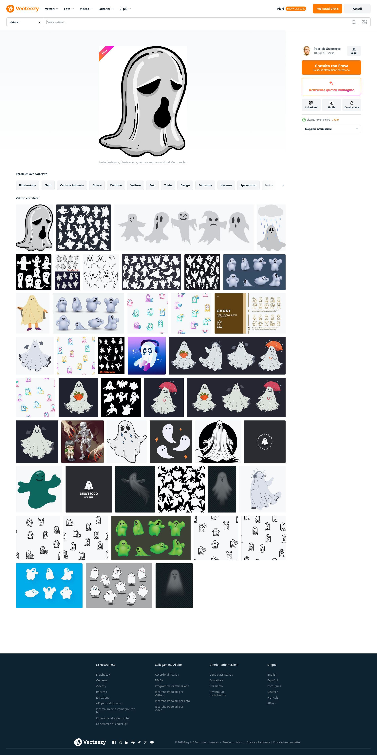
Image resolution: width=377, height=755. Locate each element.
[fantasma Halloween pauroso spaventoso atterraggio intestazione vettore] (250, 313)
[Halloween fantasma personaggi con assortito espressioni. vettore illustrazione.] (184, 227)
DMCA (159, 680)
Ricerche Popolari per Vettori (169, 693)
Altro (270, 703)
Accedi (357, 8)
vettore (135, 185)
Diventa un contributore (218, 693)
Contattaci (216, 680)
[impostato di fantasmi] (88, 313)
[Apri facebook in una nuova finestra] (114, 742)
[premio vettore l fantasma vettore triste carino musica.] (147, 356)
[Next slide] (279, 185)
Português (274, 686)
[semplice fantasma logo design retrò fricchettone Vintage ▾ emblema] (265, 441)
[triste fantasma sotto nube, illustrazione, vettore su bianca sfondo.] (271, 227)
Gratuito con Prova (331, 67)
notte (269, 185)
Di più (123, 9)
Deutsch (272, 692)
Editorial (104, 9)
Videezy (101, 686)
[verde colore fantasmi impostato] (151, 538)
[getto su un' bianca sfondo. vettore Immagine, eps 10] (39, 489)
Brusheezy (103, 674)
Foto (67, 9)
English (272, 674)
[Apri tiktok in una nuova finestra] (139, 742)
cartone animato (72, 185)
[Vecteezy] (22, 9)
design (185, 185)
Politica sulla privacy (258, 742)
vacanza (226, 185)
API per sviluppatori (109, 703)
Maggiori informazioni (318, 129)
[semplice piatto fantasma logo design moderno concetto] (89, 489)
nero (48, 185)
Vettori (50, 9)
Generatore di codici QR (112, 724)
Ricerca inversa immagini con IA (115, 710)
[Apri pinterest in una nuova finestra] (133, 742)
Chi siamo (216, 686)
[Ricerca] (353, 22)
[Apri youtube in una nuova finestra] (152, 742)
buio (152, 185)
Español (272, 680)
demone (116, 185)
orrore (97, 185)
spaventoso (248, 185)
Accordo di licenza (167, 674)
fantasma (205, 185)
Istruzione (102, 697)
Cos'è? (335, 119)
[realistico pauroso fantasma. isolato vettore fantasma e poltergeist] (222, 489)
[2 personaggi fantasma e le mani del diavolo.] (82, 441)
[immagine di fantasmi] (254, 272)
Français (272, 697)
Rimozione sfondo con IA (112, 718)
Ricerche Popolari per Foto (172, 701)
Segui (354, 53)
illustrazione (27, 185)
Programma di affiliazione (172, 686)
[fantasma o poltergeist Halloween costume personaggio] (32, 313)
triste (168, 185)
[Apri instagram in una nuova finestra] (120, 742)
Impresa (101, 692)
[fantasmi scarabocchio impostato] (119, 585)
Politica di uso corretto (286, 742)
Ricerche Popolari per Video (169, 708)
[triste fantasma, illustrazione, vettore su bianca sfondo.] (127, 441)
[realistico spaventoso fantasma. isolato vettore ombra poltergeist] (174, 585)
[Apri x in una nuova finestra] (145, 742)
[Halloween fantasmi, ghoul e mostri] (111, 356)
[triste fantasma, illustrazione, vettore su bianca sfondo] (34, 227)
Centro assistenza (221, 674)
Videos (84, 9)
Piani (280, 8)
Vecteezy (101, 680)
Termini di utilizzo (233, 742)
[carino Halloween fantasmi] (67, 272)
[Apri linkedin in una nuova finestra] (126, 742)
